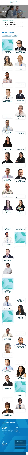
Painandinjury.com (17, 431)
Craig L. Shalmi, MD (20, 118)
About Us (3, 441)
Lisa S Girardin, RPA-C (20, 229)
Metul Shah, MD (8, 244)
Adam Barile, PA (8, 52)
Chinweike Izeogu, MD (20, 101)
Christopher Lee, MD (8, 117)
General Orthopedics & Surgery (9, 32)
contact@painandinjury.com (18, 432)
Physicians (3, 445)
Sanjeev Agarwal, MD (20, 347)
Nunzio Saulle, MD (7, 308)
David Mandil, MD (20, 133)
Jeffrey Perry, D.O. (7, 196)
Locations (3, 442)
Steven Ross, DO (8, 388)
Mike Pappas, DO (7, 260)
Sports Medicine (16, 35)
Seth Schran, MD (20, 362)
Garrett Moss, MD (7, 180)
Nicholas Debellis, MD (7, 275)
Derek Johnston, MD (20, 149)
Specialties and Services (4, 444)
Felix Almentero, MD (8, 164)
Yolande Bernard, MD (8, 415)
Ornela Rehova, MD (7, 323)
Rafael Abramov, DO (20, 333)
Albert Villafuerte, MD (20, 52)
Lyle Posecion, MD (20, 244)
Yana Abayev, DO (20, 410)
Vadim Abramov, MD (8, 399)
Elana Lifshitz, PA (7, 149)
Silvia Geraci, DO (20, 378)
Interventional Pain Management (7, 35)
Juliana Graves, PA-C (20, 197)
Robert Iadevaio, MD (8, 339)
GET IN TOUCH (4, 424)
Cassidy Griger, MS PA (7, 101)
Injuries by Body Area (4, 443)
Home (22, 11)
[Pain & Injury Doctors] (14, 2)
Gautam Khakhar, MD (20, 181)
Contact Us (3, 446)
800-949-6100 (16, 430)
